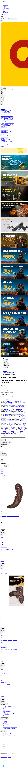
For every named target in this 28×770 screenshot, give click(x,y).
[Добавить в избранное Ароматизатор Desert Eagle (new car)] (2, 633)
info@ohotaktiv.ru (7, 734)
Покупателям (3, 704)
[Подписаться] (13, 753)
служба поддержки (13, 18)
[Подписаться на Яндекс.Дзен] (4, 742)
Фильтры (4, 455)
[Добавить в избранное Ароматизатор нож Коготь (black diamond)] (2, 470)
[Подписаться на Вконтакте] (4, 738)
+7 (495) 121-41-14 (5, 18)
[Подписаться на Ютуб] (4, 746)
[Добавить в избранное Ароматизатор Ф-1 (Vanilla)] (2, 535)
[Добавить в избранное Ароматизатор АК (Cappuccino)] (2, 668)
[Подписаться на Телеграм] (4, 740)
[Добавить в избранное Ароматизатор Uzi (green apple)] (2, 568)
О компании (3, 718)
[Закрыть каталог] (2, 104)
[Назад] (2, 21)
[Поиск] (2, 91)
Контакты (3, 731)
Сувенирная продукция (8, 372)
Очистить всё (3, 453)
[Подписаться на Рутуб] (4, 748)
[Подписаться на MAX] (3, 745)
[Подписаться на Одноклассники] (4, 743)
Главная (6, 359)
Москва (3, 1)
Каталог (4, 88)
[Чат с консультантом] (2, 102)
